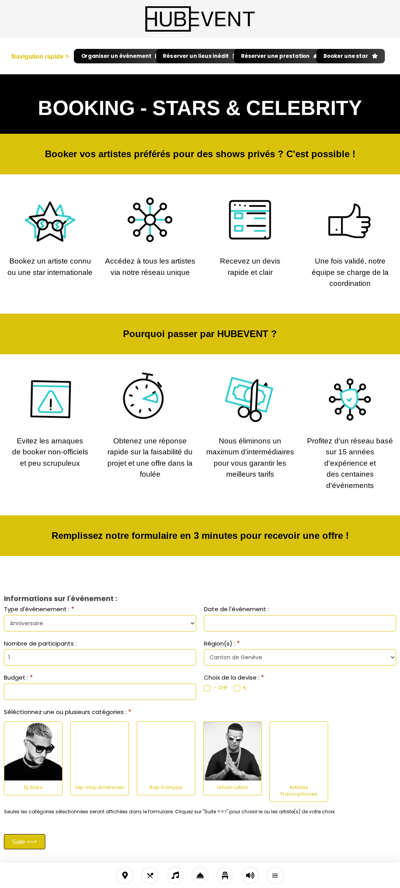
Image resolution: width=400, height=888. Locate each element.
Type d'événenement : (39, 609)
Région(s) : (222, 643)
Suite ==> (24, 841)
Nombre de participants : (40, 643)
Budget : (18, 677)
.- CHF (220, 688)
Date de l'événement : (236, 609)
